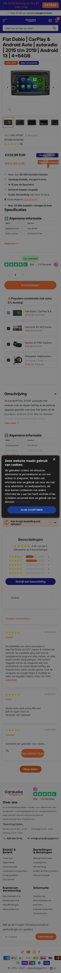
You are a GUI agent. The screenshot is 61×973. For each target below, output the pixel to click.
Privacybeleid (22, 501)
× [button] (54, 459)
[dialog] (30, 486)
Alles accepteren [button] (32, 509)
